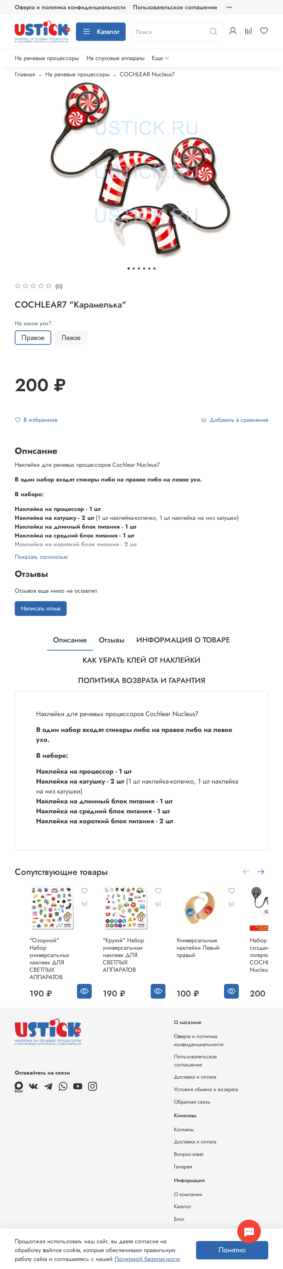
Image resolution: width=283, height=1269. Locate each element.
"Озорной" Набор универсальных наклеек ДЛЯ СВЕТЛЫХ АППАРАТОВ (49, 958)
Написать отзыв (40, 608)
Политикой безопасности (147, 1259)
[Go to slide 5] (149, 268)
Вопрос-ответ (188, 1154)
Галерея (183, 1166)
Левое (71, 337)
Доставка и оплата (195, 1076)
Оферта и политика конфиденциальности (70, 7)
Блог (179, 1219)
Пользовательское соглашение (175, 7)
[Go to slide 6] (154, 268)
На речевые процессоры (47, 58)
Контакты (184, 1129)
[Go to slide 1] (128, 268)
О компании (188, 1194)
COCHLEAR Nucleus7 (147, 74)
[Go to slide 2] (134, 268)
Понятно (232, 1250)
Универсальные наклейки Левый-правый (198, 947)
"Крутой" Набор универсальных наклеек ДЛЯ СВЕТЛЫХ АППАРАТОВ (123, 955)
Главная (25, 74)
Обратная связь (192, 1101)
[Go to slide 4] (144, 268)
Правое (33, 337)
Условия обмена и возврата (206, 1089)
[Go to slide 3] (139, 268)
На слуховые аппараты (115, 58)
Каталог (108, 31)
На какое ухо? (33, 323)
